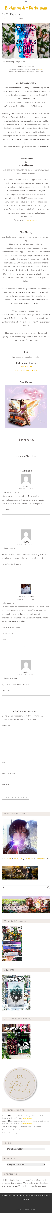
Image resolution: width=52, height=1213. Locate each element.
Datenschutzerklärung (19, 1195)
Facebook (18, 858)
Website (5, 784)
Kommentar (8, 725)
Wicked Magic (13, 1133)
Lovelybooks (41, 858)
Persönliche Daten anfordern (38, 1195)
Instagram (28, 858)
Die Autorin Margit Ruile (26, 370)
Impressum (6, 1195)
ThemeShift (30, 1209)
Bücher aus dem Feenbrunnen (26, 8)
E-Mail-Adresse (9, 773)
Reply (26, 516)
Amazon (40, 69)
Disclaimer (26, 1199)
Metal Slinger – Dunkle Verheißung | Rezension (24, 1127)
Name (5, 762)
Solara (6, 19)
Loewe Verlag (31, 220)
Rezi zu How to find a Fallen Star (19, 1130)
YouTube (8, 858)
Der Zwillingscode (11, 14)
